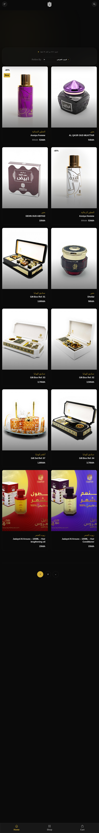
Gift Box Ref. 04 (86, 458)
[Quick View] (82, 97)
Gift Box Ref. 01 (37, 297)
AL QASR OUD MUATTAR (81, 135)
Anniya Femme (38, 135)
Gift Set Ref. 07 (38, 458)
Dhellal (91, 297)
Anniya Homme (86, 216)
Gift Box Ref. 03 (37, 377)
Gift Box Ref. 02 (86, 377)
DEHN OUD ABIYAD (35, 216)
